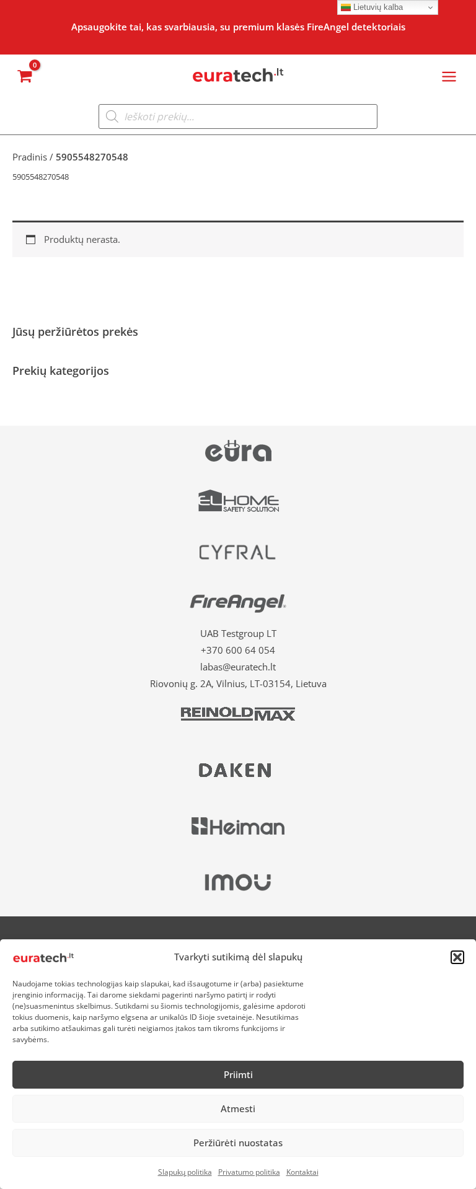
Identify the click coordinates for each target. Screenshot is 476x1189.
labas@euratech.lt (238, 666)
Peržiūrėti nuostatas (238, 1142)
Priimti (238, 1074)
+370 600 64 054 (238, 650)
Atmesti (238, 1108)
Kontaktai (302, 1172)
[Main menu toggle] (449, 75)
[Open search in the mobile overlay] (238, 116)
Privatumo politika (249, 1172)
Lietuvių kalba (377, 7)
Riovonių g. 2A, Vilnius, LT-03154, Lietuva (238, 683)
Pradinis (29, 157)
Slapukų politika (185, 1172)
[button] (457, 957)
